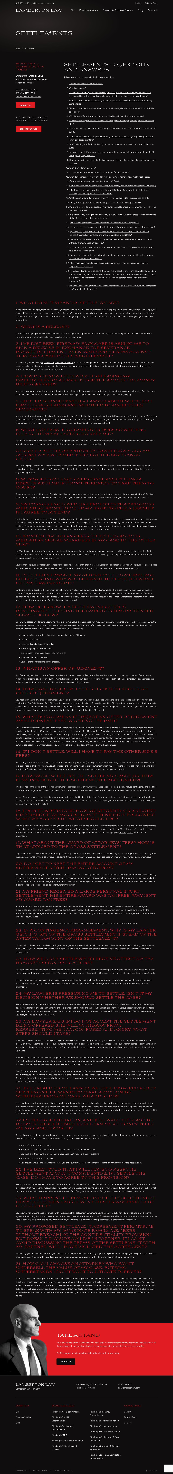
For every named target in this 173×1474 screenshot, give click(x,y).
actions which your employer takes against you (70, 444)
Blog (140, 10)
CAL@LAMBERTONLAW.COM (28, 96)
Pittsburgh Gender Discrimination (67, 1440)
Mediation (70, 526)
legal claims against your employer (57, 362)
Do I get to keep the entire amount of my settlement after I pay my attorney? (105, 202)
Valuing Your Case (81, 625)
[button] (97, 10)
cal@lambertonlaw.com (43, 3)
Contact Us (25, 105)
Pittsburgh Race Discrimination (104, 1421)
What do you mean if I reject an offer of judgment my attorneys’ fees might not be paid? (109, 177)
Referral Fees (151, 3)
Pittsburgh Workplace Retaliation (105, 1431)
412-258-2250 (22, 3)
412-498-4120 (22, 93)
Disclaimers (153, 1470)
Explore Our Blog (28, 129)
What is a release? (77, 88)
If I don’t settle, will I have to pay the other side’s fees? (94, 181)
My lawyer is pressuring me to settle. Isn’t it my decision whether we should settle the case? (112, 227)
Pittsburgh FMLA (59, 1435)
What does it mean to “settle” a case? (86, 83)
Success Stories (23, 1417)
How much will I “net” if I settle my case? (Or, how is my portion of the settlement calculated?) (112, 186)
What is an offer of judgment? (82, 168)
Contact (152, 10)
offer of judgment (78, 1191)
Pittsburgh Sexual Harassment (104, 1426)
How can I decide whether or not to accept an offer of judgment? (99, 172)
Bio (72, 10)
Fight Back (66, 1362)
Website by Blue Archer (63, 1470)
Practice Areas (87, 10)
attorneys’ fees (126, 832)
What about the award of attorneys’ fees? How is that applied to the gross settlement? (109, 198)
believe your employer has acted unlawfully (120, 391)
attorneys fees (68, 731)
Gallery (138, 3)
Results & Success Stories (118, 10)
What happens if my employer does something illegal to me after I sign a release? (106, 116)
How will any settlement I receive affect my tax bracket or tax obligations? (104, 223)
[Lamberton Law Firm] (39, 10)
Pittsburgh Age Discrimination (66, 1412)
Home (18, 49)
